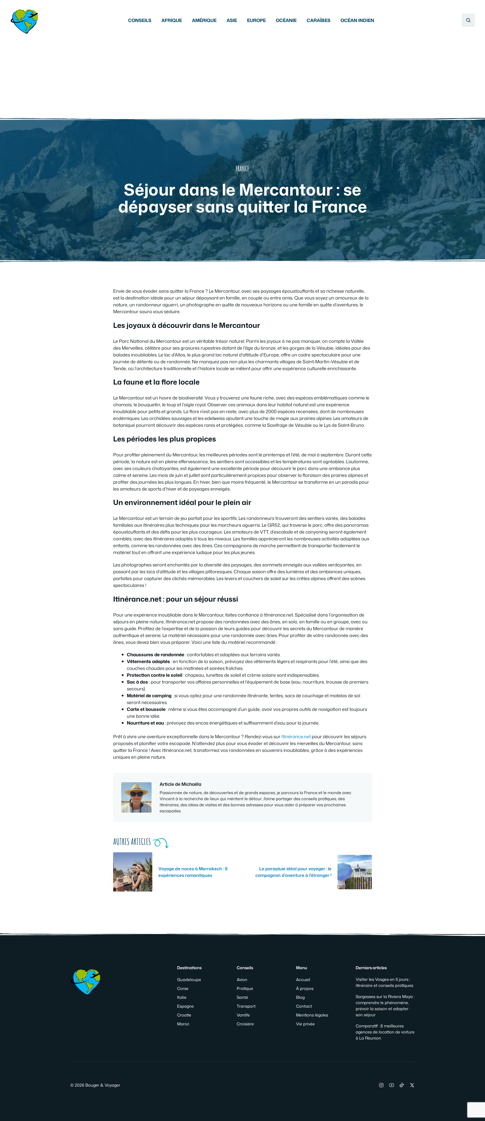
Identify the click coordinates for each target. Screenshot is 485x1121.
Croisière (245, 1024)
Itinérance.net (295, 736)
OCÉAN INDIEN (357, 20)
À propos (304, 988)
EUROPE (256, 20)
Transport (246, 1006)
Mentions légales (312, 1015)
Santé (242, 997)
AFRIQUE (171, 20)
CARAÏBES (318, 20)
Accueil (303, 979)
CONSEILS (139, 20)
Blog (300, 997)
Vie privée (305, 1024)
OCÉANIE (286, 20)
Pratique (245, 988)
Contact (304, 1006)
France (242, 168)
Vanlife (243, 1015)
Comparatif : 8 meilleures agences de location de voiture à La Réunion (385, 1032)
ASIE (232, 20)
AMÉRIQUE (204, 20)
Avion (242, 979)
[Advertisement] (242, 73)
